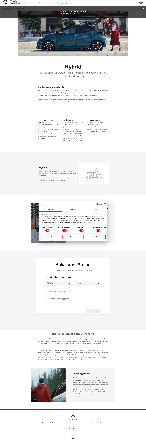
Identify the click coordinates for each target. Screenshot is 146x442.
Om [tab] (96, 209)
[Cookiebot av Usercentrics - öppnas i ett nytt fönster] (95, 204)
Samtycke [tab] (50, 209)
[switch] (64, 230)
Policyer (91, 423)
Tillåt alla (95, 237)
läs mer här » (84, 13)
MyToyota (53, 423)
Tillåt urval (73, 237)
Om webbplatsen (81, 423)
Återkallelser (70, 423)
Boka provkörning (93, 311)
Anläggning (79, 283)
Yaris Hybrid (50, 283)
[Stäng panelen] (105, 204)
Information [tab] (73, 209)
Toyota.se (45, 423)
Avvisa (51, 237)
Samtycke (61, 423)
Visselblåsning (100, 423)
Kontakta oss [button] (73, 429)
